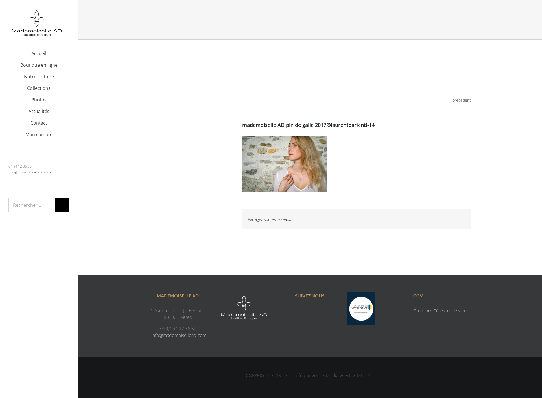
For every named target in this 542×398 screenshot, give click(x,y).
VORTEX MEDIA (355, 375)
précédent (462, 100)
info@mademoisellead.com (29, 172)
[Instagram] (315, 311)
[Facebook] (304, 311)
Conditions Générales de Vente (441, 310)
